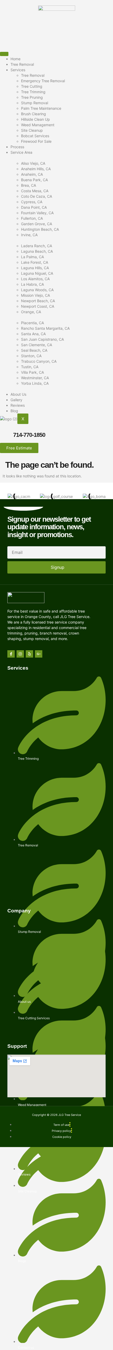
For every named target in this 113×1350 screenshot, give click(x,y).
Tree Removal (22, 64)
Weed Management (37, 125)
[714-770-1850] (6, 436)
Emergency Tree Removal (43, 81)
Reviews (18, 405)
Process (17, 147)
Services (18, 70)
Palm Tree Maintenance (41, 108)
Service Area (21, 152)
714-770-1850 (29, 435)
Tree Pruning (32, 97)
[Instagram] (20, 654)
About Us (18, 394)
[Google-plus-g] (38, 654)
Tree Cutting (31, 86)
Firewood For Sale (36, 141)
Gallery (16, 400)
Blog (14, 411)
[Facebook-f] (11, 654)
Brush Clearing (33, 114)
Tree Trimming (33, 92)
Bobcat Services (35, 136)
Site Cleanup (32, 130)
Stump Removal (34, 103)
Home (15, 59)
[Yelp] (29, 654)
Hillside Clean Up (35, 119)
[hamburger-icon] (4, 54)
